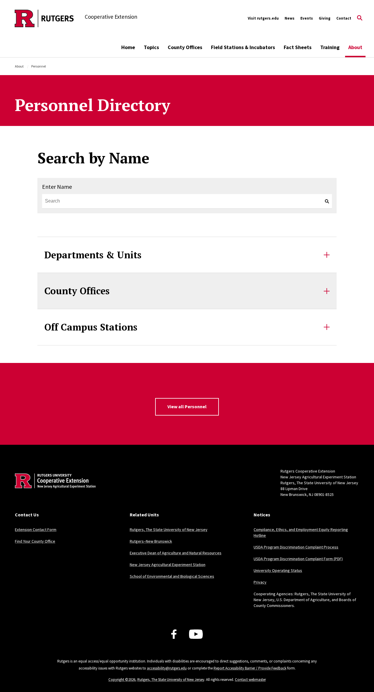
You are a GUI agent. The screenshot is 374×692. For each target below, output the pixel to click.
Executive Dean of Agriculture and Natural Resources (175, 553)
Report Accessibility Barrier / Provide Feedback (250, 668)
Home (128, 47)
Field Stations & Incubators (243, 47)
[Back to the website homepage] (44, 18)
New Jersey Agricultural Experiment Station (167, 564)
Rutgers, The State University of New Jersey (168, 529)
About (355, 47)
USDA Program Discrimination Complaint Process (296, 547)
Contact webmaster (250, 679)
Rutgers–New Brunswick (151, 541)
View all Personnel (187, 406)
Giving (324, 18)
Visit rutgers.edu (263, 18)
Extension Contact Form (35, 529)
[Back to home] (53, 489)
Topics (151, 47)
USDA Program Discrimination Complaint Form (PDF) (298, 558)
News (290, 18)
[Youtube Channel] (196, 634)
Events (306, 18)
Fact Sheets (297, 47)
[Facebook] (173, 634)
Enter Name (57, 186)
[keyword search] (324, 201)
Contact (343, 18)
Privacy (260, 582)
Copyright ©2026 (121, 679)
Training (330, 47)
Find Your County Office (35, 541)
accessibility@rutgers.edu (167, 668)
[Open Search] (359, 18)
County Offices (185, 47)
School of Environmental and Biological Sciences (172, 576)
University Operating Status (278, 570)
